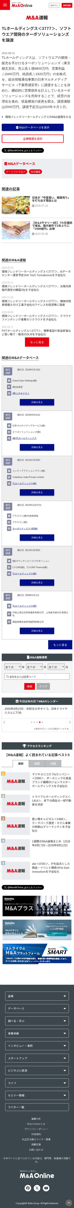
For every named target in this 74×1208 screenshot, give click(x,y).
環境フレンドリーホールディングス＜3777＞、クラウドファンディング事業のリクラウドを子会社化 (36, 317)
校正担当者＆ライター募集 (36, 1139)
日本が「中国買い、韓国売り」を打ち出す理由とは (51, 199)
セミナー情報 (16, 1095)
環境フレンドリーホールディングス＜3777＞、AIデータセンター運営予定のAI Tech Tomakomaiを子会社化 (36, 273)
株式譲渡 (35, 171)
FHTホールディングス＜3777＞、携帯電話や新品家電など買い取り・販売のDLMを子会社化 (36, 332)
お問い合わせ (36, 1149)
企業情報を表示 (32, 139)
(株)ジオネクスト (20, 393)
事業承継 (13, 1033)
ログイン (54, 5)
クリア (43, 686)
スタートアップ (17, 1058)
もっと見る (37, 342)
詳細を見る (37, 402)
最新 (21, 763)
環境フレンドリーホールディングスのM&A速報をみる (38, 117)
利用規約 (36, 1134)
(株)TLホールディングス (24, 438)
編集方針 (36, 1118)
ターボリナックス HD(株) (25, 529)
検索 (29, 686)
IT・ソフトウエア (15, 171)
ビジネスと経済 (17, 1070)
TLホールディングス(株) (24, 483)
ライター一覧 (16, 1107)
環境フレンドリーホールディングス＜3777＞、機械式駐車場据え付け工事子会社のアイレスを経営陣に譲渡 (36, 303)
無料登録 (67, 5)
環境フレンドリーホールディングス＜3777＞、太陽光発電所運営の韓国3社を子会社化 (36, 288)
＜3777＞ (46, 28)
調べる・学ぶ (16, 1021)
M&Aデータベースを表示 (33, 127)
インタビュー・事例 (20, 1046)
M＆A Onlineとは (36, 1124)
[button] (31, 722)
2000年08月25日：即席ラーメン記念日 (29, 709)
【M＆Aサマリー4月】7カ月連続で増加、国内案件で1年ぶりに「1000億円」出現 (52, 226)
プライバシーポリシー (36, 1129)
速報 (10, 996)
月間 (53, 763)
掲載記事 (36, 1144)
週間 (37, 763)
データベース (16, 1008)
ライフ (12, 1083)
